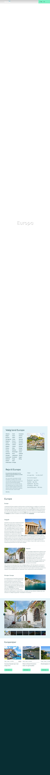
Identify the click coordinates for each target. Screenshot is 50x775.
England (7, 446)
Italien (13, 437)
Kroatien (14, 442)
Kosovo (14, 441)
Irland (13, 434)
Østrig (20, 458)
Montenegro (15, 451)
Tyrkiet (20, 451)
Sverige (20, 448)
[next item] (46, 614)
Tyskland (21, 453)
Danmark (8, 444)
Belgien (7, 435)
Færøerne (8, 453)
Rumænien (21, 434)
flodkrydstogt (11, 586)
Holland (7, 460)
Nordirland (14, 457)
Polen (13, 460)
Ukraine (20, 455)
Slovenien (21, 442)
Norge (13, 458)
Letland (14, 444)
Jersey (13, 439)
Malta (13, 448)
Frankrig (7, 451)
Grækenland (8, 457)
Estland (7, 448)
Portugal (14, 462)
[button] (7, 633)
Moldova (14, 450)
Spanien (20, 444)
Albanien (8, 434)
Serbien (20, 437)
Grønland (8, 458)
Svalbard (21, 446)
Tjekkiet (20, 450)
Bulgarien (8, 441)
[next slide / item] (45, 633)
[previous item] (4, 614)
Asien (32, 507)
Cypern (7, 442)
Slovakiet (21, 441)
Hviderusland (8, 462)
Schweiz (20, 435)
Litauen (14, 446)
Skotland (21, 439)
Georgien (8, 455)
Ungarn (20, 457)
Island (13, 435)
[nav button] (45, 653)
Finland (7, 450)
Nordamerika (31, 513)
